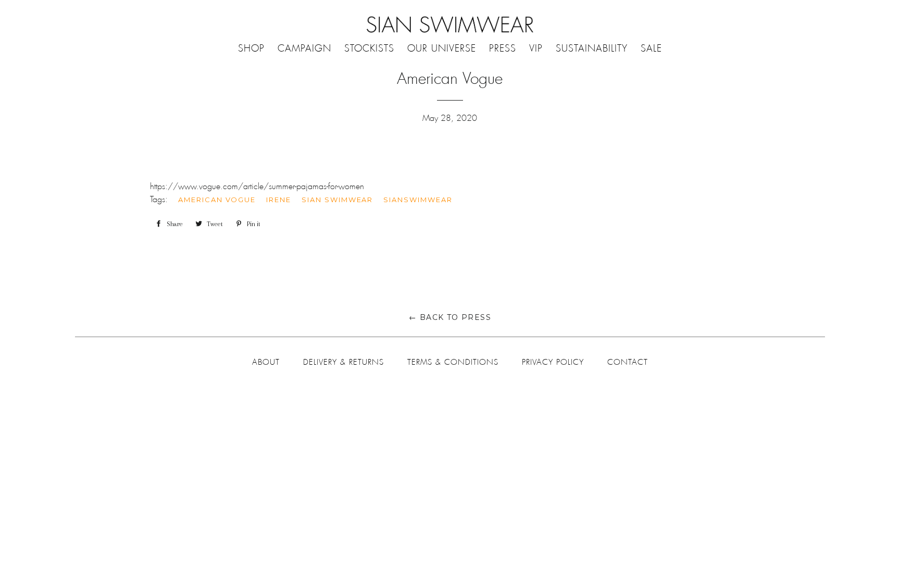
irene (278, 199)
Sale (651, 48)
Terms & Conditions (452, 362)
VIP (536, 48)
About (266, 362)
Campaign (304, 48)
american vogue (217, 199)
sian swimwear (337, 199)
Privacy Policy (553, 362)
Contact (627, 362)
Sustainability (592, 48)
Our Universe (441, 48)
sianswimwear (417, 199)
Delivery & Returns (343, 362)
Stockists (369, 48)
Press (502, 48)
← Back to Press (450, 317)
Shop (251, 48)
